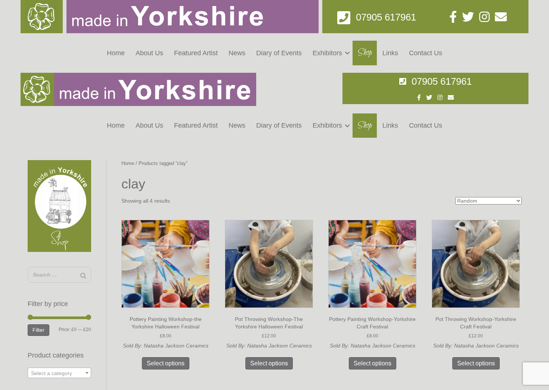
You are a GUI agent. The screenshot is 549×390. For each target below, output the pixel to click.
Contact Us (425, 53)
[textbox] (59, 373)
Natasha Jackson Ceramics (176, 346)
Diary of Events (279, 53)
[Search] (83, 275)
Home (116, 53)
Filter (38, 330)
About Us (149, 53)
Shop (365, 53)
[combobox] (60, 373)
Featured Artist (196, 53)
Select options (165, 363)
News (237, 53)
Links (390, 53)
